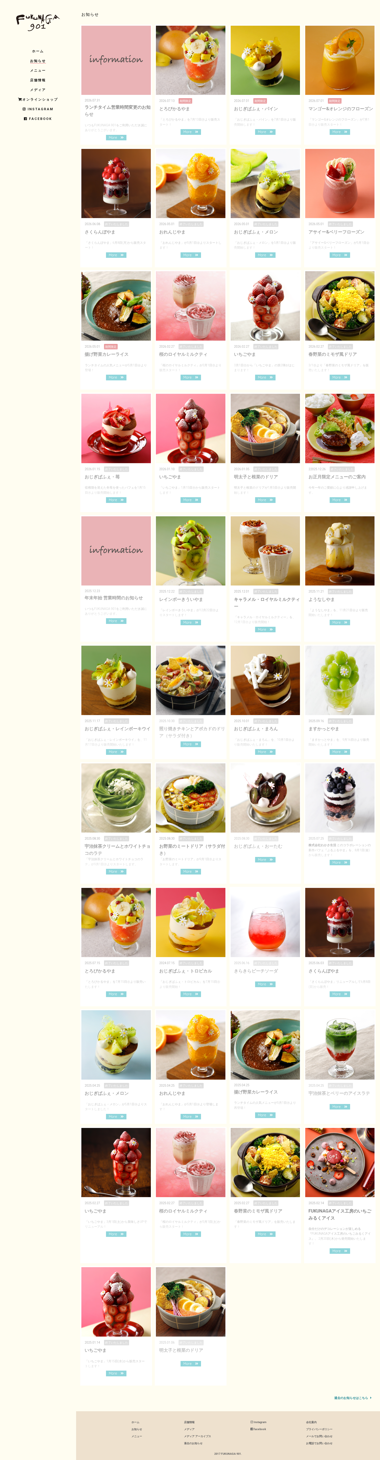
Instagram (259, 1422)
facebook (259, 1429)
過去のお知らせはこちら (353, 1397)
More (115, 137)
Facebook (39, 119)
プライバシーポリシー (319, 1429)
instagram (39, 109)
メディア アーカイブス (197, 1436)
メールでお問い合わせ (319, 1436)
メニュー (38, 70)
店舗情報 (38, 80)
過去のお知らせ (193, 1443)
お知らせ (38, 61)
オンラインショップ (40, 99)
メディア (38, 90)
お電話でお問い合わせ (319, 1443)
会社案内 (311, 1422)
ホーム (38, 51)
